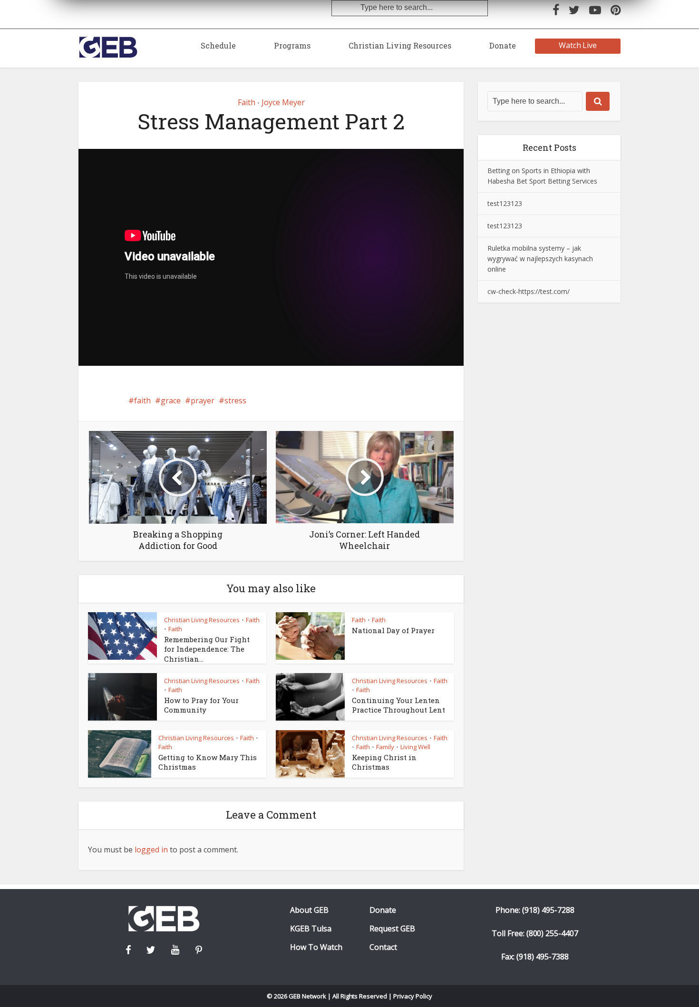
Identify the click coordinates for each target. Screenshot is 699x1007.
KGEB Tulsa (310, 928)
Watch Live (578, 45)
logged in (151, 849)
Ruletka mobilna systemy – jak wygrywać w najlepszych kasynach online (540, 259)
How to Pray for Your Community (201, 704)
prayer (202, 400)
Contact (383, 947)
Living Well (415, 747)
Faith (246, 102)
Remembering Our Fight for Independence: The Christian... (207, 649)
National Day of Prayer (393, 630)
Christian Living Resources (400, 45)
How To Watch (316, 947)
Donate (502, 45)
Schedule (218, 45)
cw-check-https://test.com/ (528, 291)
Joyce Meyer (283, 102)
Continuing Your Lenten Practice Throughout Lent (398, 704)
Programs (292, 45)
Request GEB (392, 928)
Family (385, 747)
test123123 (504, 203)
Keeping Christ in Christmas (384, 762)
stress (235, 400)
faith (142, 400)
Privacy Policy (412, 996)
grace (171, 400)
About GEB (309, 910)
